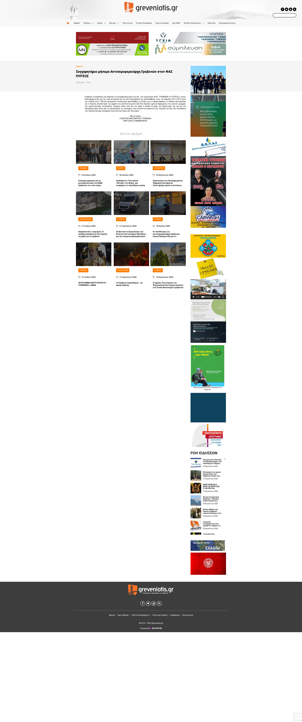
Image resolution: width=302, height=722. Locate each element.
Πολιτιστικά (122, 270)
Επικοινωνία (187, 615)
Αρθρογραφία (85, 219)
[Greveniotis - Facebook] (282, 9)
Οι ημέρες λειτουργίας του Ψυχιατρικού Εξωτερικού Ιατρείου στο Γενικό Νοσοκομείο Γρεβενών (168, 285)
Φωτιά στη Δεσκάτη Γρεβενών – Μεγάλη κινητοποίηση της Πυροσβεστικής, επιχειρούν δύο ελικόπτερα (211, 499)
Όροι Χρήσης (123, 615)
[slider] (206, 296)
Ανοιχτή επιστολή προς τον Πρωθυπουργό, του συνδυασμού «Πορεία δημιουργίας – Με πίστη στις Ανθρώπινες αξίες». (212, 461)
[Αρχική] (68, 23)
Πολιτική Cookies (160, 615)
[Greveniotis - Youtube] (290, 9)
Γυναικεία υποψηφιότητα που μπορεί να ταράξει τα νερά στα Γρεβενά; (211, 524)
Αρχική (112, 615)
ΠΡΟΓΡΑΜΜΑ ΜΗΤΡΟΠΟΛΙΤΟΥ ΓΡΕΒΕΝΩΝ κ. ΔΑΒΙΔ (92, 284)
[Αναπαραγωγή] (193, 297)
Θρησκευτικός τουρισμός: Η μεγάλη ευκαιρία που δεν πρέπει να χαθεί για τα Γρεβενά (92, 234)
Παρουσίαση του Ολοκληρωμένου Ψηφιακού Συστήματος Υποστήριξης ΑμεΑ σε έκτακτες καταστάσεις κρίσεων (168, 183)
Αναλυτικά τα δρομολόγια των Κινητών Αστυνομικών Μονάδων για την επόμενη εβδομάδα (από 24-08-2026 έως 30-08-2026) (131, 234)
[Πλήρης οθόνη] (223, 297)
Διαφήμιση (174, 615)
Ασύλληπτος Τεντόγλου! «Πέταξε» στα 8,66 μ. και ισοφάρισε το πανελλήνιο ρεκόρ (130, 183)
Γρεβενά (83, 168)
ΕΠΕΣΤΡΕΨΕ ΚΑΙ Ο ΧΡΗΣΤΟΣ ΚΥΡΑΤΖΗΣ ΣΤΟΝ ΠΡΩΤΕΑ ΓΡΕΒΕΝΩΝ (211, 486)
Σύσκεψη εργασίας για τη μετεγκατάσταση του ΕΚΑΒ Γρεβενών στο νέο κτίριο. (90, 183)
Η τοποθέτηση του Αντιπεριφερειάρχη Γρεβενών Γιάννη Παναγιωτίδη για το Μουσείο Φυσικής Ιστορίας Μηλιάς (166, 234)
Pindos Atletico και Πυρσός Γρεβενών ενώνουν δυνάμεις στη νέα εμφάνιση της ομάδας (212, 511)
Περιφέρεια (159, 168)
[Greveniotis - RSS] (294, 9)
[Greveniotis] (151, 7)
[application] (208, 289)
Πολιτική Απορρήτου (140, 615)
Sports (120, 168)
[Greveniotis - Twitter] (286, 9)
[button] (208, 289)
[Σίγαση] (219, 297)
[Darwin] (156, 628)
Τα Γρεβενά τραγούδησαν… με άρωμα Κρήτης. (129, 284)
